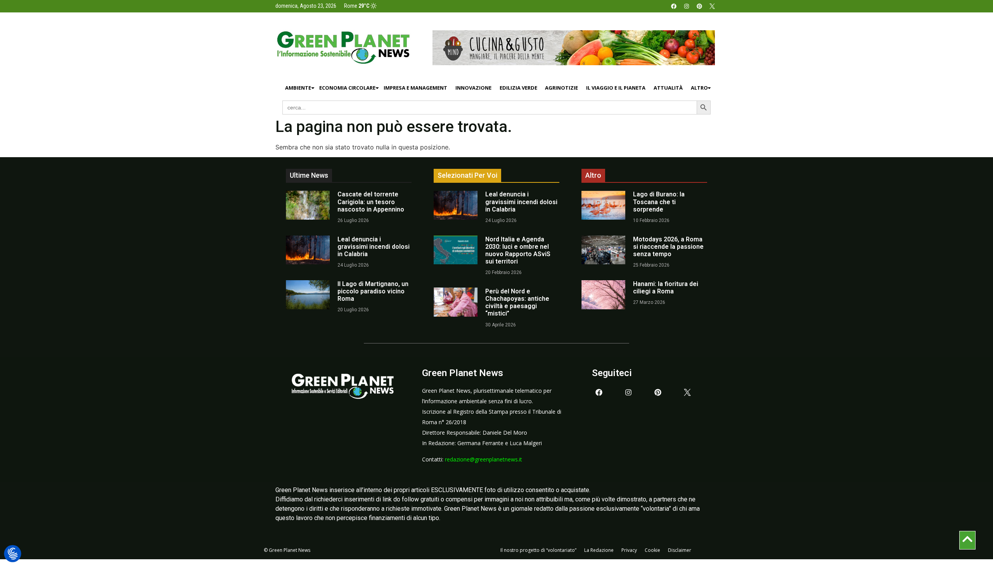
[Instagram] (686, 6)
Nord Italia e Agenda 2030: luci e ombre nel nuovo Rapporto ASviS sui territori (517, 250)
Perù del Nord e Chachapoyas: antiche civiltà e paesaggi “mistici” (517, 302)
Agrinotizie (561, 87)
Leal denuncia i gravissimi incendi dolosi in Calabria (373, 247)
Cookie (652, 550)
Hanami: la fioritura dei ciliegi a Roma (665, 287)
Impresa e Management (415, 87)
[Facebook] (673, 6)
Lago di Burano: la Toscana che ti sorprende (659, 202)
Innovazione (473, 87)
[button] (12, 554)
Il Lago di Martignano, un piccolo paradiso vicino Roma (372, 291)
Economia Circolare (347, 87)
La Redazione (599, 550)
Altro (699, 87)
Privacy (629, 550)
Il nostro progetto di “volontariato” (538, 550)
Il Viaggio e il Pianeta (615, 87)
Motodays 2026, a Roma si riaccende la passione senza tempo (668, 247)
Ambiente (298, 87)
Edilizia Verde (518, 87)
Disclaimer (679, 550)
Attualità (668, 87)
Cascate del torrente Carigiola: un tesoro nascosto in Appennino (370, 202)
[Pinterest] (699, 6)
